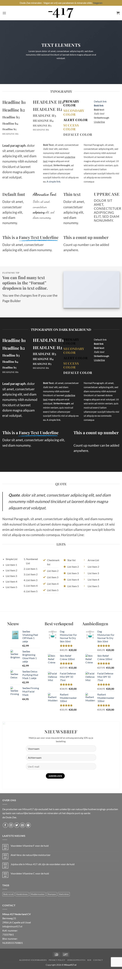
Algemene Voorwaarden (33, 960)
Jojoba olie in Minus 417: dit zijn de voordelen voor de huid (43, 864)
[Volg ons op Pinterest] (28, 825)
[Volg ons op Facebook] (5, 825)
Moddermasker (38, 894)
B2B (89, 960)
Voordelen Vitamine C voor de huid (30, 873)
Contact (98, 960)
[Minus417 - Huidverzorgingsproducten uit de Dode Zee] (61, 13)
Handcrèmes (22, 894)
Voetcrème (64, 894)
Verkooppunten (76, 960)
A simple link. (54, 181)
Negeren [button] (97, 2)
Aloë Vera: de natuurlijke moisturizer (31, 854)
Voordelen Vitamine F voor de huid (30, 845)
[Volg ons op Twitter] (16, 825)
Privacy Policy (57, 960)
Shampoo (51, 894)
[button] (4, 13)
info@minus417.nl (12, 926)
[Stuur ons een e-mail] (22, 825)
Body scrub (8, 894)
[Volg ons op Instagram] (11, 825)
